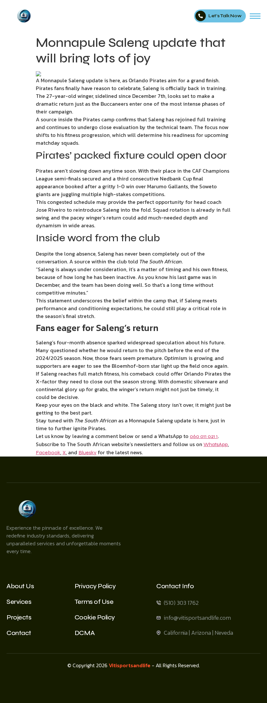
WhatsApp (216, 444)
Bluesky (87, 452)
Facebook (48, 452)
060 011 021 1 (204, 436)
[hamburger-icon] (255, 16)
